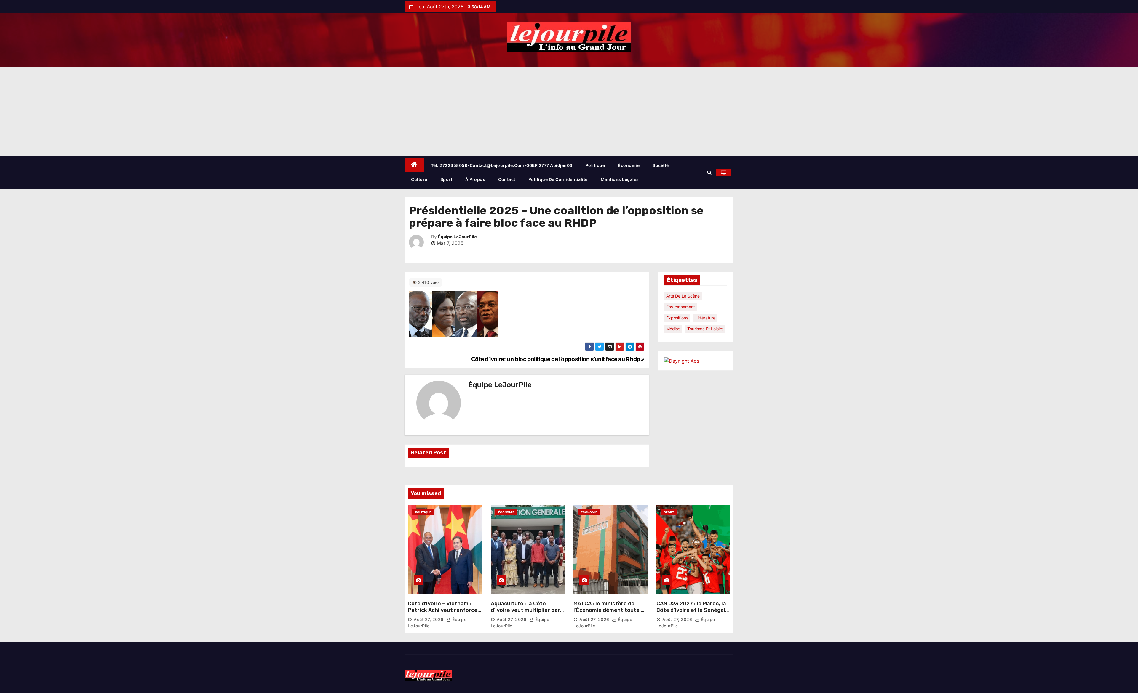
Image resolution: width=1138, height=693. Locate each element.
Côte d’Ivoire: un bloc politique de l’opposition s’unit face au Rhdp (556, 359)
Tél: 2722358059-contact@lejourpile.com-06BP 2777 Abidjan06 (502, 165)
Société (661, 165)
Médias (673, 328)
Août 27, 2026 (429, 619)
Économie (629, 165)
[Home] (414, 165)
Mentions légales (620, 179)
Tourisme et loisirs (705, 328)
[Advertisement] (569, 111)
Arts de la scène (683, 295)
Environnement (680, 306)
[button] (709, 172)
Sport (446, 179)
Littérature (705, 317)
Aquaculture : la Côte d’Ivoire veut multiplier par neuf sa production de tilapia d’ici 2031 (525, 613)
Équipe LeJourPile (457, 236)
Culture (419, 179)
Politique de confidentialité (558, 179)
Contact (506, 179)
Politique (595, 165)
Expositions (677, 317)
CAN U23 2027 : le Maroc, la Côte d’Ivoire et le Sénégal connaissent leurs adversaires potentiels (691, 613)
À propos (475, 179)
